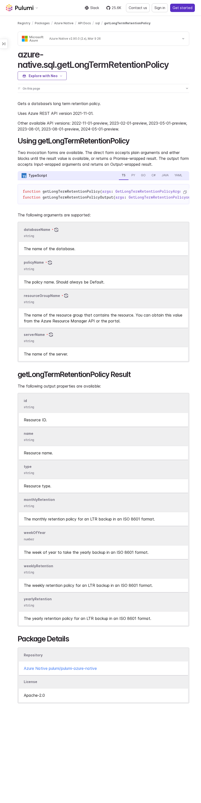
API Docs (84, 23)
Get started (182, 8)
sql (97, 23)
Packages (42, 23)
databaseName (37, 229)
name (28, 433)
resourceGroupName (42, 296)
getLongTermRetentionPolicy (127, 23)
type (28, 466)
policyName (34, 262)
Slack (94, 8)
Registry (24, 23)
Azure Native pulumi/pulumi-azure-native (60, 668)
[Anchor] (173, 63)
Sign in (159, 8)
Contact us (138, 8)
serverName (34, 334)
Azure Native (64, 23)
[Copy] (184, 192)
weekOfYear (35, 533)
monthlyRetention (39, 499)
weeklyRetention (38, 566)
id (25, 401)
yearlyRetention (38, 599)
